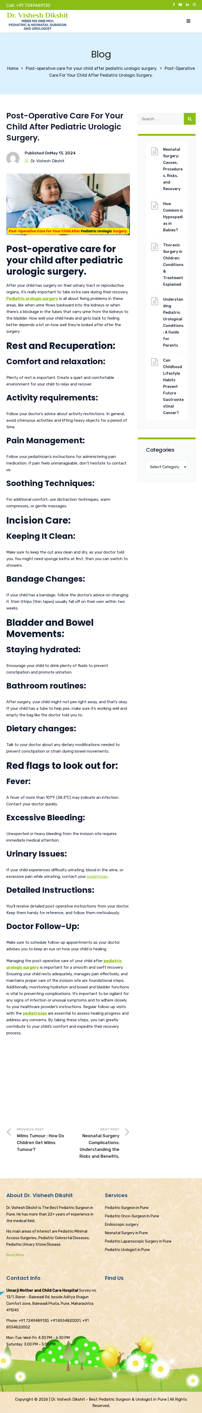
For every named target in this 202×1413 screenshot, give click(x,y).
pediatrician (97, 876)
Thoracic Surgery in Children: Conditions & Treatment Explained (173, 265)
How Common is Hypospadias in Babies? (173, 217)
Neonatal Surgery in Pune (126, 1233)
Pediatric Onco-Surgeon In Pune (132, 1216)
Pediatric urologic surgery (32, 298)
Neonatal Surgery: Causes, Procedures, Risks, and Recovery (173, 169)
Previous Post (40, 1140)
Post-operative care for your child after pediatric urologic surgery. (91, 68)
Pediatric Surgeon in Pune (127, 1208)
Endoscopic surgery (122, 1224)
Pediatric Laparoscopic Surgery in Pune (138, 1241)
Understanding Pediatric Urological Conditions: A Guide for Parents (173, 322)
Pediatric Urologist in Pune (127, 1250)
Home (12, 68)
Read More (15, 1255)
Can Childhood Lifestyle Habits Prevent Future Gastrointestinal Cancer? (173, 386)
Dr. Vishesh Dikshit (47, 161)
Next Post (99, 1143)
